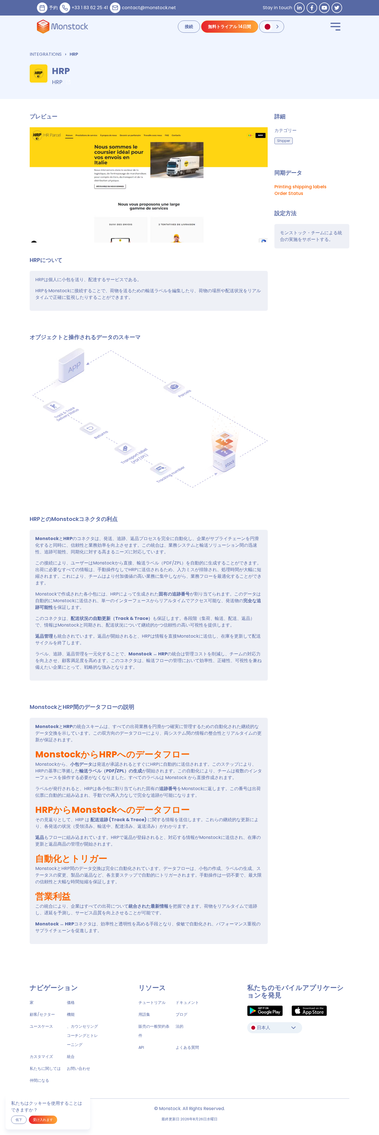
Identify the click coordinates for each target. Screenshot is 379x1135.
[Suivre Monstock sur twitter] (337, 7)
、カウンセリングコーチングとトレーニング (82, 1035)
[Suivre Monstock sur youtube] (324, 7)
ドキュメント (187, 1002)
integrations (46, 54)
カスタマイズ (41, 1056)
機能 (71, 1014)
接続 (189, 26)
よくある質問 (187, 1047)
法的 (179, 1026)
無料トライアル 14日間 (229, 26)
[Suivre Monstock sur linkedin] (299, 7)
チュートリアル (152, 1002)
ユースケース (41, 1026)
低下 (19, 1119)
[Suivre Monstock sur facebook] (312, 7)
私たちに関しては (45, 1068)
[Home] (62, 27)
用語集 (144, 1014)
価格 (71, 1002)
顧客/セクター (42, 1014)
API (141, 1047)
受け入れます (43, 1119)
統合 (71, 1056)
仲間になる (39, 1080)
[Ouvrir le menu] (335, 26)
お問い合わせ (78, 1068)
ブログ (181, 1014)
